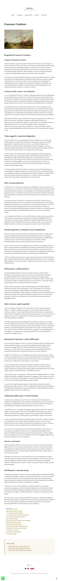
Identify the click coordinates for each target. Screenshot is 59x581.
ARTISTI (37, 15)
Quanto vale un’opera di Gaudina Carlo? (19, 548)
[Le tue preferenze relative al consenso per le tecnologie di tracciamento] (56, 578)
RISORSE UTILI (28, 15)
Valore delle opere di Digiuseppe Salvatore (20, 550)
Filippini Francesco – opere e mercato (18, 546)
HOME (12, 15)
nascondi (15, 509)
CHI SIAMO (19, 15)
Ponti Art (29, 8)
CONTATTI (44, 15)
